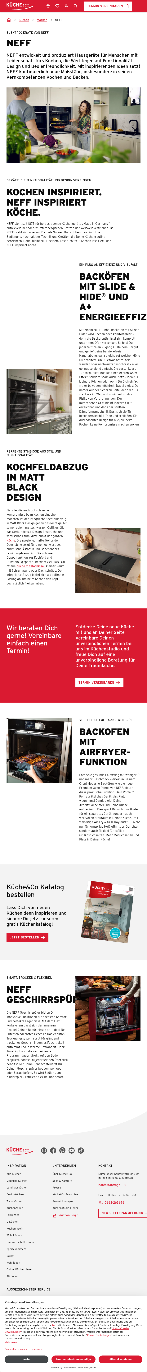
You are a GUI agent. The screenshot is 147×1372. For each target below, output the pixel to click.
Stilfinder (12, 1276)
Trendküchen (14, 1201)
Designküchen (15, 1194)
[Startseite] (9, 20)
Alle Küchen (14, 1174)
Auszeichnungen (62, 1201)
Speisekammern (16, 1249)
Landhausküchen (17, 1187)
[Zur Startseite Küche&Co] (20, 6)
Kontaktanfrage (109, 1185)
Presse (56, 1187)
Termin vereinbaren (105, 6)
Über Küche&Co (62, 1174)
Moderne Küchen (17, 1181)
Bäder (10, 1256)
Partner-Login (68, 1215)
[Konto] (66, 6)
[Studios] (48, 6)
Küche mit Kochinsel (30, 566)
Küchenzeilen (15, 1208)
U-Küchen (12, 1221)
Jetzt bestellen (24, 937)
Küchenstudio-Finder (65, 1208)
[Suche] (75, 6)
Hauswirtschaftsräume (21, 1242)
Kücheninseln (15, 1228)
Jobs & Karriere (62, 1181)
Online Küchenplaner (20, 1269)
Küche (11, 540)
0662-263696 (114, 1202)
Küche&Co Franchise (65, 1194)
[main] (73, 561)
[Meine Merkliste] (57, 6)
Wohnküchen (14, 1235)
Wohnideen (13, 1262)
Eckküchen (13, 1215)
